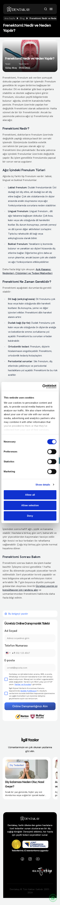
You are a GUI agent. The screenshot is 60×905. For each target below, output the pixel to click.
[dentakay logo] (18, 9)
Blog (22, 18)
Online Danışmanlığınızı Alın (30, 706)
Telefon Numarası (16, 645)
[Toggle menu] (51, 9)
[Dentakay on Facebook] (22, 859)
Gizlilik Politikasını (28, 691)
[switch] (51, 451)
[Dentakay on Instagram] (30, 859)
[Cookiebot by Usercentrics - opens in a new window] (42, 386)
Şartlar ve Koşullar (23, 684)
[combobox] (10, 653)
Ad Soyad (10, 631)
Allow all (30, 494)
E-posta (9, 660)
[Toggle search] (45, 9)
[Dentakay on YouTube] (38, 859)
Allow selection (30, 505)
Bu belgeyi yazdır (18, 613)
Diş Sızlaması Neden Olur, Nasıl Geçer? (24, 784)
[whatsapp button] (53, 898)
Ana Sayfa (9, 18)
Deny (30, 515)
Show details (43, 484)
